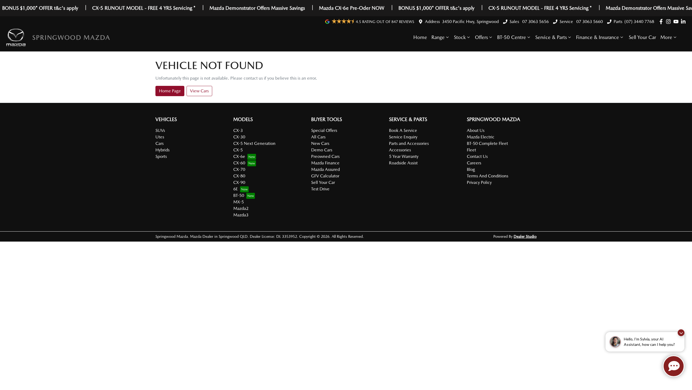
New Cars (320, 143)
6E (235, 188)
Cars (159, 143)
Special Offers (324, 130)
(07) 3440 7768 (639, 21)
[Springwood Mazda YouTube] (677, 21)
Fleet (471, 149)
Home (420, 37)
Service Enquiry (403, 136)
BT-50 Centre (511, 37)
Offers (481, 37)
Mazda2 (240, 208)
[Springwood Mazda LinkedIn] (684, 21)
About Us (475, 130)
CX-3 (238, 130)
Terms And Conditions (487, 175)
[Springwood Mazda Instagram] (669, 21)
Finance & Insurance (597, 37)
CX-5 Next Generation (254, 143)
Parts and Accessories (409, 143)
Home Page (170, 90)
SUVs (160, 130)
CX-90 (239, 182)
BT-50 (238, 195)
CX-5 (238, 149)
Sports (161, 156)
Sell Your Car (642, 37)
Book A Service (403, 130)
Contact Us (477, 156)
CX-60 (239, 162)
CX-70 (239, 169)
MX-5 (238, 201)
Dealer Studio (525, 236)
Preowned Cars (325, 156)
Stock (460, 37)
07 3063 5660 (589, 21)
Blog (471, 169)
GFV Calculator (325, 175)
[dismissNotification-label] (681, 332)
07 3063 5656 (535, 21)
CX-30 (239, 136)
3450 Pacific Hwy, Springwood (470, 21)
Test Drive (320, 188)
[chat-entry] (673, 366)
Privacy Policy (479, 182)
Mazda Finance (325, 162)
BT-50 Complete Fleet (487, 143)
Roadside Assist (403, 162)
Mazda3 (240, 214)
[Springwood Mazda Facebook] (662, 21)
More (666, 37)
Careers (474, 162)
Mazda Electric (480, 136)
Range (438, 37)
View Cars (199, 90)
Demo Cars (321, 149)
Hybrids (162, 149)
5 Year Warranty (403, 156)
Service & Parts (551, 37)
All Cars (318, 136)
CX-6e (239, 156)
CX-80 (239, 175)
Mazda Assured (325, 169)
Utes (159, 136)
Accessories (400, 149)
